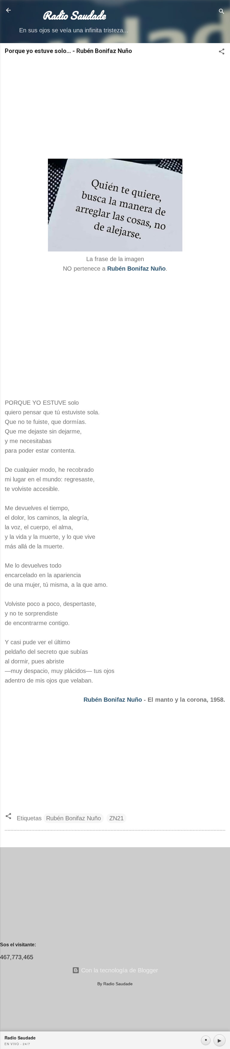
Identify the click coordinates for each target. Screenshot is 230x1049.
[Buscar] (221, 12)
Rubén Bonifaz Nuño (113, 699)
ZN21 (116, 818)
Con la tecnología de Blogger (118, 970)
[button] (221, 52)
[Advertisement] (115, 107)
